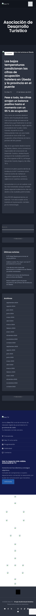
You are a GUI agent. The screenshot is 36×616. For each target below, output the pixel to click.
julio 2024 (9, 310)
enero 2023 (10, 376)
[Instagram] (18, 608)
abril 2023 (9, 365)
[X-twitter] (11, 608)
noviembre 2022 (12, 383)
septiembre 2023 (12, 346)
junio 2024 (10, 314)
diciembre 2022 (11, 379)
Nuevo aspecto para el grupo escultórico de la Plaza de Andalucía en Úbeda (19, 282)
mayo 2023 (10, 361)
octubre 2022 (11, 387)
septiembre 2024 (12, 303)
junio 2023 (10, 357)
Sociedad (9, 53)
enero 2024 (10, 332)
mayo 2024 (10, 317)
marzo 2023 (10, 368)
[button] (30, 4)
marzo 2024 (10, 325)
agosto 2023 (10, 350)
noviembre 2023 (12, 339)
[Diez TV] (5, 4)
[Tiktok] (24, 608)
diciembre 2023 (11, 335)
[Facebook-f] (8, 608)
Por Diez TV (8, 92)
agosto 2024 (10, 306)
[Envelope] (18, 611)
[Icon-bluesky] (14, 608)
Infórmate (8, 482)
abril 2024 (10, 321)
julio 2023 (9, 354)
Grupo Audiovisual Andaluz (23, 602)
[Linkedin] (27, 608)
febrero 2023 (10, 372)
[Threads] (21, 608)
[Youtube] (4, 608)
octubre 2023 (11, 343)
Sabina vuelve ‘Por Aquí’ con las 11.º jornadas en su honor (18, 263)
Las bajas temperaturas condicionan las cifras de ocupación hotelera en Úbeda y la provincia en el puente (17, 74)
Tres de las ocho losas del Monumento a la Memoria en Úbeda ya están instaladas (18, 269)
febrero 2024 (10, 328)
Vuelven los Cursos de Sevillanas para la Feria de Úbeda (17, 276)
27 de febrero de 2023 (23, 92)
